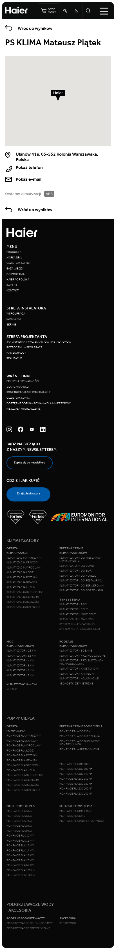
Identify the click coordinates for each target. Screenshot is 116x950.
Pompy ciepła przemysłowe (79, 749)
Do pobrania (15, 274)
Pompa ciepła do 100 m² (75, 769)
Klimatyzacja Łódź (20, 572)
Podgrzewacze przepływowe (28, 928)
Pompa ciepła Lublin (20, 770)
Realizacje (14, 358)
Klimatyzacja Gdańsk (21, 582)
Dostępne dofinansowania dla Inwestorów (38, 403)
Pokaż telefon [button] (29, 167)
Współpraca (15, 313)
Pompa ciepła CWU (72, 816)
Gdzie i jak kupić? (18, 263)
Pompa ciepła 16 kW (20, 855)
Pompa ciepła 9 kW (19, 831)
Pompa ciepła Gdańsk (21, 760)
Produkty (13, 252)
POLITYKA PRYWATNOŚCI (22, 381)
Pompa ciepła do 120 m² (75, 774)
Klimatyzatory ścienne (75, 650)
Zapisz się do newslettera (29, 462)
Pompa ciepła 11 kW (20, 840)
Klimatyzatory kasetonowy (79, 668)
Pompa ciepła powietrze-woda (81, 821)
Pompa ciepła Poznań (21, 755)
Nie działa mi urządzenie (23, 409)
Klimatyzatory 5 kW (20, 665)
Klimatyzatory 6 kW (20, 670)
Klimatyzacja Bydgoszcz (24, 592)
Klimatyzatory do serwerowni (81, 585)
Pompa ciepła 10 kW (20, 835)
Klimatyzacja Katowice (23, 597)
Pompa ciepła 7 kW (19, 821)
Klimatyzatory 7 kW (20, 675)
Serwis (11, 324)
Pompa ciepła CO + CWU (75, 811)
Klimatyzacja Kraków (22, 562)
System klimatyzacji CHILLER (79, 629)
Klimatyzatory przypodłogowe (82, 655)
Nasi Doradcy (16, 352)
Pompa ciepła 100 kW (20, 870)
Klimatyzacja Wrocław (23, 567)
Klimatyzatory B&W (73, 604)
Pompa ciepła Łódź (20, 750)
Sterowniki (67, 923)
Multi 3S (11, 689)
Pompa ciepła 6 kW (19, 816)
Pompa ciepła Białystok (23, 790)
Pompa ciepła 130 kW (20, 875)
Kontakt (12, 290)
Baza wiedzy (15, 268)
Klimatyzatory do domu (76, 566)
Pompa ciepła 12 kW (20, 845)
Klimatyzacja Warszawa (23, 557)
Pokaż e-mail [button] (28, 179)
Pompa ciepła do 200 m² (75, 788)
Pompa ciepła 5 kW (19, 811)
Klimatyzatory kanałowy (77, 673)
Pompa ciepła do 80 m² (75, 764)
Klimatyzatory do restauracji (81, 580)
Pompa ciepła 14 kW (20, 850)
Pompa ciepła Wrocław (23, 745)
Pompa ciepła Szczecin (22, 765)
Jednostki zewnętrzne (76, 683)
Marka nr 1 (14, 257)
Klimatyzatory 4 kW (20, 660)
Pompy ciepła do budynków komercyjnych (79, 743)
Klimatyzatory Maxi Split (77, 619)
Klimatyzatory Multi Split (77, 614)
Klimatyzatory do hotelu (77, 575)
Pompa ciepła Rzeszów (22, 785)
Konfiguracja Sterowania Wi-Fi (29, 392)
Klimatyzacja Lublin (20, 587)
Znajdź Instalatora (28, 493)
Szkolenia (13, 319)
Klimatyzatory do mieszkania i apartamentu (80, 559)
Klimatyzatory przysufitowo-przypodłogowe (81, 662)
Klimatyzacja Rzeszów (22, 602)
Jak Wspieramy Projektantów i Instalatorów (38, 342)
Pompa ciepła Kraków (22, 740)
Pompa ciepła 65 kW (20, 865)
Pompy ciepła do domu (76, 731)
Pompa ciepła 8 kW (19, 826)
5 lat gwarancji (17, 387)
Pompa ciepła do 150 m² (75, 778)
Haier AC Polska (17, 279)
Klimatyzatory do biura (76, 570)
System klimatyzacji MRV (77, 624)
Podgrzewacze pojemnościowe (29, 923)
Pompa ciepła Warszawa (23, 735)
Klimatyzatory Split (73, 609)
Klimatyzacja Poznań (21, 577)
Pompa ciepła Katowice (23, 780)
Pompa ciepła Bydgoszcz (24, 775)
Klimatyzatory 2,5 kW (21, 650)
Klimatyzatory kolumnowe (79, 678)
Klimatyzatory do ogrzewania (81, 590)
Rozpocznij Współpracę (24, 347)
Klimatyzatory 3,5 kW (21, 655)
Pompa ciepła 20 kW (20, 860)
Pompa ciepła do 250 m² (75, 793)
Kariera (11, 285)
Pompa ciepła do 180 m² (75, 784)
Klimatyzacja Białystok (23, 607)
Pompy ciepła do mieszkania (79, 736)
